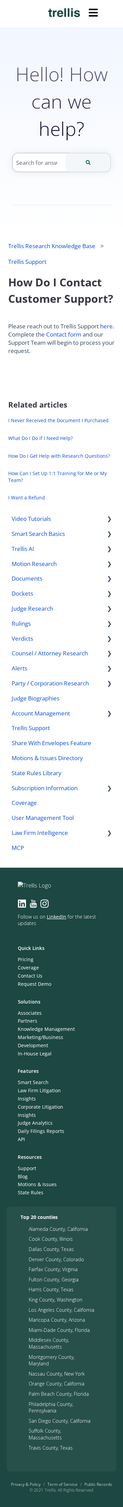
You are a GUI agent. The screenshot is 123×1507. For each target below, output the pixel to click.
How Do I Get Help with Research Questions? (59, 456)
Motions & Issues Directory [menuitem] (47, 758)
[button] (109, 519)
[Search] (88, 162)
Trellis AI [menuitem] (23, 549)
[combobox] (61, 162)
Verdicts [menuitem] (22, 638)
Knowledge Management (46, 1029)
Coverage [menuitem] (24, 803)
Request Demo (34, 984)
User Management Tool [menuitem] (43, 818)
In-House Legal (35, 1053)
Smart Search (33, 1082)
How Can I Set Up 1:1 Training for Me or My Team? (57, 476)
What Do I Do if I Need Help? (40, 438)
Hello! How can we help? (61, 101)
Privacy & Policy (26, 1484)
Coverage (28, 967)
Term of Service (62, 1484)
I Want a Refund (26, 497)
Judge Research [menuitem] (32, 608)
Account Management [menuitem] (41, 713)
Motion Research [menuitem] (34, 564)
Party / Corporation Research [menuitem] (50, 683)
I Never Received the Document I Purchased (58, 420)
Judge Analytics (35, 1123)
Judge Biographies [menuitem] (35, 698)
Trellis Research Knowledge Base (51, 246)
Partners (27, 1021)
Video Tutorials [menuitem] (31, 519)
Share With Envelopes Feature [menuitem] (51, 743)
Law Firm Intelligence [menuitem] (40, 833)
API (21, 1139)
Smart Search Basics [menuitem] (38, 534)
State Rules (30, 1192)
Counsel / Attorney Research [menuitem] (50, 653)
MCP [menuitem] (18, 848)
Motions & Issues (37, 1184)
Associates (30, 1013)
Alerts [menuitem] (19, 668)
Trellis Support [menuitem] (31, 728)
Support (27, 1168)
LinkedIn (56, 916)
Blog (23, 1176)
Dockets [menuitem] (22, 593)
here (106, 326)
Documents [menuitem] (27, 578)
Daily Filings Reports (41, 1131)
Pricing (25, 959)
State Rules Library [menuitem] (37, 773)
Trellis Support (27, 262)
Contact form (63, 334)
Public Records (98, 1484)
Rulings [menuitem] (21, 623)
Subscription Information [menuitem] (45, 788)
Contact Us (30, 975)
